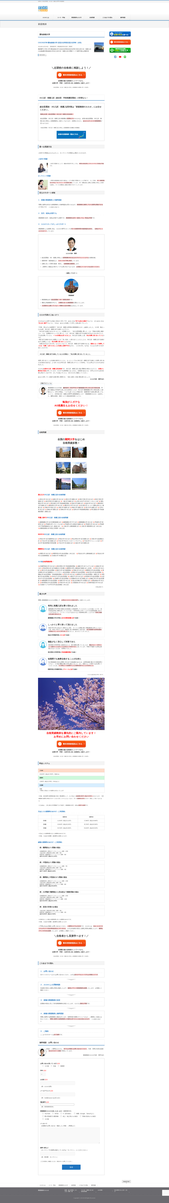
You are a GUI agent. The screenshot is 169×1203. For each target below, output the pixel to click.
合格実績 (73, 1185)
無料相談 (93, 1185)
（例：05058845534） (47, 1104)
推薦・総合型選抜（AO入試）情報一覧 (70, 1190)
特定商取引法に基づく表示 (120, 1190)
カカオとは (42, 1185)
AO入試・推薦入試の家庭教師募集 (87, 1190)
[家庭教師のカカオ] (43, 9)
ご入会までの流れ (83, 1185)
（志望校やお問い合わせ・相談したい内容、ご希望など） (58, 1125)
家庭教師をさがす (63, 1185)
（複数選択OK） (68, 1115)
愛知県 (70, 46)
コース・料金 (52, 1185)
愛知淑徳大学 (53, 46)
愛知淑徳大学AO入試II (62, 46)
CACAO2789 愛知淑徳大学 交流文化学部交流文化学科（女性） (60, 42)
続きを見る (42, 54)
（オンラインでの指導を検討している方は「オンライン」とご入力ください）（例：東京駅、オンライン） (64, 1152)
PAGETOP (126, 1181)
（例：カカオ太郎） (46, 1083)
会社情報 (100, 1190)
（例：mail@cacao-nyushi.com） (50, 1094)
